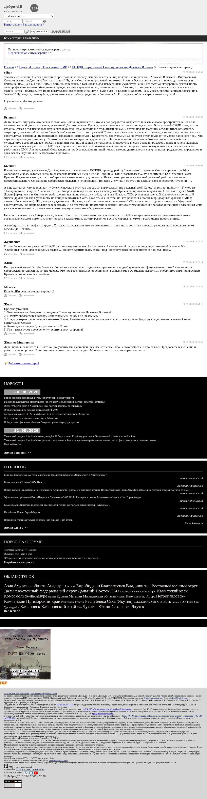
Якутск (137, 606)
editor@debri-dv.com (178, 698)
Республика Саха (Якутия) (109, 601)
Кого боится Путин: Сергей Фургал (22, 512)
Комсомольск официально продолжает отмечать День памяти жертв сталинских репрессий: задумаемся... (57, 505)
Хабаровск (30, 606)
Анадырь (55, 585)
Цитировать (28, 108)
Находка (121, 596)
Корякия (52, 596)
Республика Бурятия (72, 601)
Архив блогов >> (16, 527)
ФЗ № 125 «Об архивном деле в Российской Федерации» (107, 709)
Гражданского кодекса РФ (103, 714)
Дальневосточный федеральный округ (40, 590)
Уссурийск (13, 607)
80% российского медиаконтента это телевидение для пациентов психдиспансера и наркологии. (52, 558)
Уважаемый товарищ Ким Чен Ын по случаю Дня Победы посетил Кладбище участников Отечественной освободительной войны (69, 436)
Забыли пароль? (33, 24)
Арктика (69, 586)
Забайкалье (126, 591)
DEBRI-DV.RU (38, 769)
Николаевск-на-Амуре (140, 596)
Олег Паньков (194, 523)
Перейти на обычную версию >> (29, 52)
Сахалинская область (152, 601)
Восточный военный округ (174, 586)
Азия (8, 585)
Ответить (12, 108)
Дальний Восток (94, 590)
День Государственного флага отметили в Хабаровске (31, 418)
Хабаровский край (58, 606)
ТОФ (183, 601)
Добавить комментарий (23, 363)
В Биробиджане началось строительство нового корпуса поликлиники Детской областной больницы (54, 401)
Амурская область (30, 585)
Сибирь (175, 602)
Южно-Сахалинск (114, 606)
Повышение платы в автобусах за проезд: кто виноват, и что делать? (38, 519)
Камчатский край (172, 591)
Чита (79, 607)
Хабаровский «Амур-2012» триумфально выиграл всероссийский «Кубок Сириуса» (46, 414)
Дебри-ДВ (13, 6)
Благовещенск (113, 586)
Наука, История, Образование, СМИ (43, 67)
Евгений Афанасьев (190, 485)
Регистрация (12, 24)
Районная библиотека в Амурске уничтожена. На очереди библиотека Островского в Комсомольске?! (55, 475)
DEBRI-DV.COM (23, 769)
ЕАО (114, 590)
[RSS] (3, 683)
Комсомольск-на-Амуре (25, 596)
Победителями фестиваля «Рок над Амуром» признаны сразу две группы (41, 422)
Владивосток (138, 585)
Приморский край (43, 601)
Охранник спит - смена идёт (18, 554)
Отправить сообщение (153, 698)
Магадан (75, 596)
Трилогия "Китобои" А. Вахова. (20, 549)
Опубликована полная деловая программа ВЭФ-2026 (31, 410)
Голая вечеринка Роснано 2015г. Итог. (23, 482)
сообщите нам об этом (58, 760)
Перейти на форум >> (19, 562)
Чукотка (90, 606)
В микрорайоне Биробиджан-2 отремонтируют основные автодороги (39, 397)
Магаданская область (99, 596)
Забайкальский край (145, 591)
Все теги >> (12, 610)
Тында (190, 602)
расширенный (61, 30)
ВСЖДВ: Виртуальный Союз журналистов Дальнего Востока (112, 67)
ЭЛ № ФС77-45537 (65, 705)
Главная (9, 67)
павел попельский (191, 478)
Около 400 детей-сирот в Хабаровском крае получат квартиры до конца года (43, 405)
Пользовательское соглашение (16, 693)
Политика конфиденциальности (44, 693)
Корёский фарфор (13, 444)
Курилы (62, 596)
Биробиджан (88, 585)
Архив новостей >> (17, 452)
